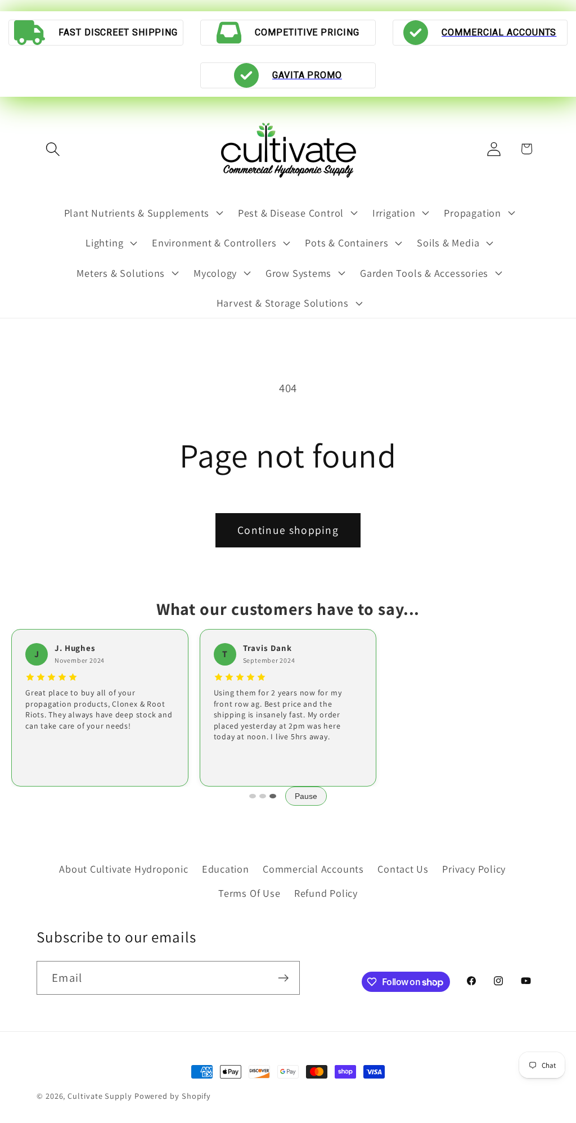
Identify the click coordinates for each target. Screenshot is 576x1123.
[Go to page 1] (252, 796)
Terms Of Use (249, 893)
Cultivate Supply (100, 1095)
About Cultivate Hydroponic (123, 868)
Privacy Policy (474, 868)
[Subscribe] (283, 978)
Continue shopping (288, 530)
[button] (53, 149)
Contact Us (403, 868)
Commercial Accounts (313, 868)
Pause (306, 796)
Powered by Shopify (172, 1095)
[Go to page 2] (262, 796)
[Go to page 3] (272, 796)
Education (225, 868)
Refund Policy (326, 893)
